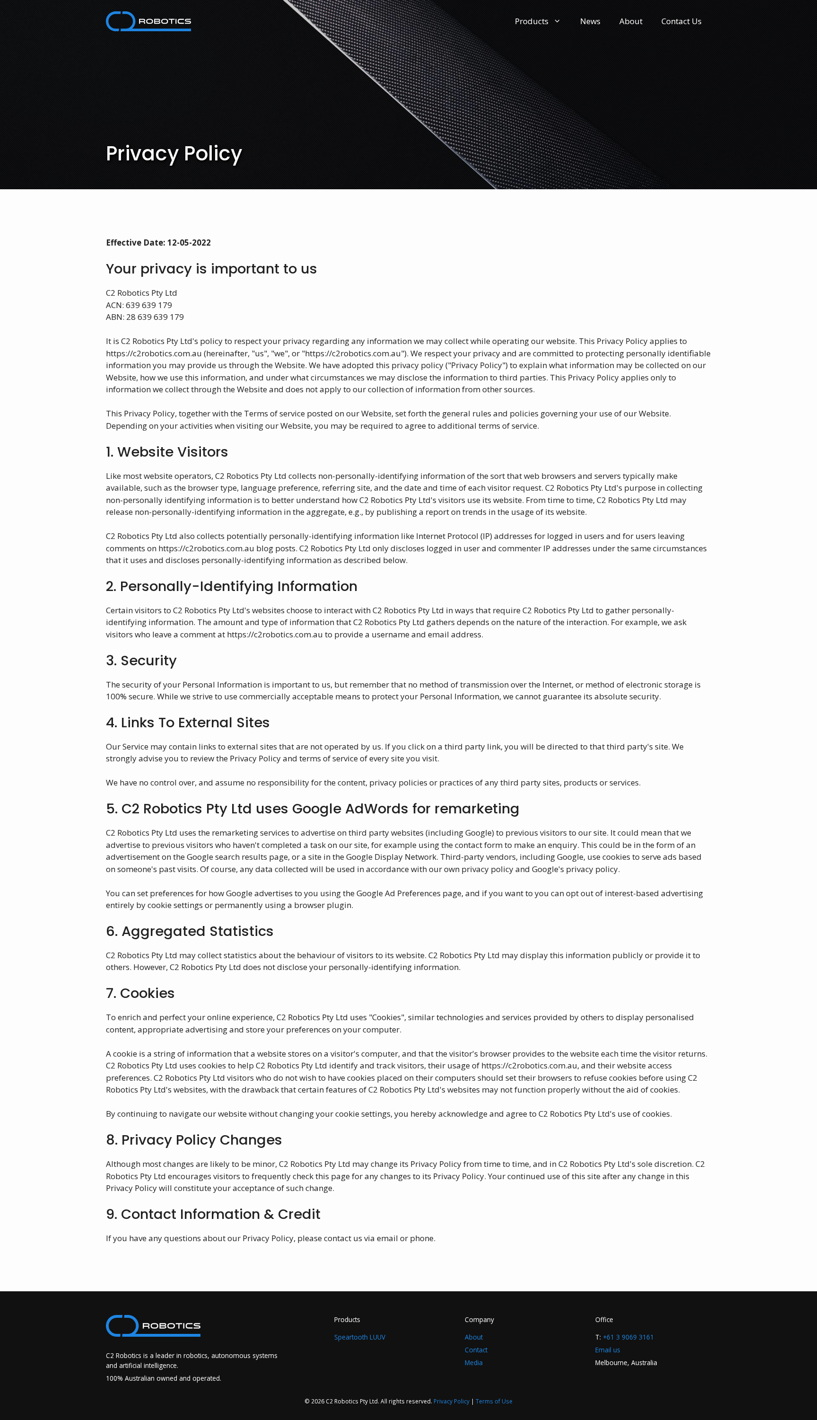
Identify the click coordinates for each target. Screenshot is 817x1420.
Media (474, 1362)
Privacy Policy (451, 1401)
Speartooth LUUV (359, 1336)
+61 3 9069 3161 (628, 1336)
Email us (607, 1349)
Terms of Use (494, 1401)
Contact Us (681, 21)
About (631, 21)
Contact (476, 1349)
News (590, 21)
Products (531, 21)
